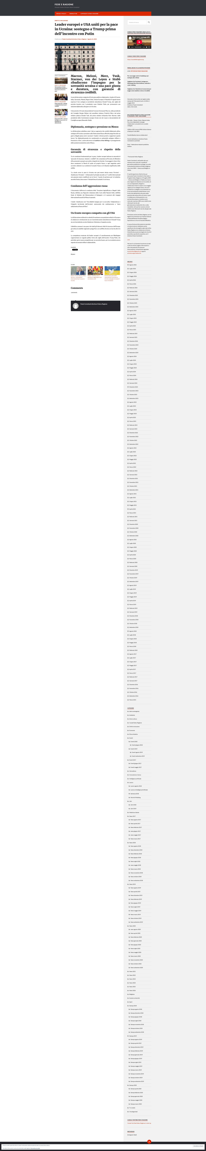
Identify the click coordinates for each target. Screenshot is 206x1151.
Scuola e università (134, 998)
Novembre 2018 (133, 619)
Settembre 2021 (133, 490)
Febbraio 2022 (133, 471)
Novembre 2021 (133, 482)
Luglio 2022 (132, 451)
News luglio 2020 (135, 948)
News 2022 (132, 975)
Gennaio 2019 (133, 612)
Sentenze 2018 (135, 793)
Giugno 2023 (133, 410)
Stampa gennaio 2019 (137, 1054)
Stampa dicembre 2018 (137, 1013)
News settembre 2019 (137, 922)
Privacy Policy (61, 13)
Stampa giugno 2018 (136, 1017)
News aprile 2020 (135, 933)
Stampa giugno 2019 (136, 1058)
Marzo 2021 (132, 513)
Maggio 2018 (133, 642)
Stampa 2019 (133, 1036)
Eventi (131, 738)
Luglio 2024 (132, 360)
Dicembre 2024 (133, 341)
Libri (130, 801)
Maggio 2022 (133, 459)
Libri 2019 (133, 808)
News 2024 (132, 983)
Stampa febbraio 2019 (137, 1051)
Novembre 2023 (133, 390)
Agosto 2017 (132, 654)
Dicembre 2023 (133, 387)
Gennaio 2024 (133, 383)
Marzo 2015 (132, 700)
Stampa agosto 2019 (136, 1039)
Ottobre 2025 (133, 303)
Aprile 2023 (132, 417)
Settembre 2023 (133, 398)
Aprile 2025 (132, 326)
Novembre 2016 (133, 688)
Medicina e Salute (134, 812)
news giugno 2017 (136, 831)
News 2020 (132, 926)
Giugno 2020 (133, 547)
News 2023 (132, 979)
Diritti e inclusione (61, 20)
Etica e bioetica (133, 734)
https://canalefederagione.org (135, 59)
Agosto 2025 (132, 310)
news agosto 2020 (136, 929)
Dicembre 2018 (133, 616)
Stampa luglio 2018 (136, 1020)
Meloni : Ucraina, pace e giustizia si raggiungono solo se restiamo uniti (95, 277)
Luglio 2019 (132, 589)
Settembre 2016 (133, 696)
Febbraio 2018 (133, 650)
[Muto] (146, 47)
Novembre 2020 (133, 528)
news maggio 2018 (136, 865)
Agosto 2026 (132, 265)
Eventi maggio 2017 (136, 767)
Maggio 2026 (133, 276)
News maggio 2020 (136, 952)
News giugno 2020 (136, 944)
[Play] (129, 47)
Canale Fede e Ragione (135, 722)
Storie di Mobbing (135, 797)
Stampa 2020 (133, 1085)
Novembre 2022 (133, 436)
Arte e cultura (133, 719)
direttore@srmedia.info (134, 253)
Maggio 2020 (133, 551)
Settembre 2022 (133, 444)
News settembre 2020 (137, 967)
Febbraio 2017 (133, 677)
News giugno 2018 (136, 857)
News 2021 (132, 971)
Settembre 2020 (133, 535)
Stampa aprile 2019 (136, 1043)
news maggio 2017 (136, 835)
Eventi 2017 (132, 760)
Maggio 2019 (133, 597)
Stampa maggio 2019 (136, 1066)
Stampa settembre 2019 (137, 1081)
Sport (130, 1002)
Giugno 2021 (133, 501)
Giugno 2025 (133, 318)
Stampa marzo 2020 (136, 1104)
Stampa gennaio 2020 (137, 1096)
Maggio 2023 (133, 413)
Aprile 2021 (132, 509)
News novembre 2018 (137, 873)
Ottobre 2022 (133, 440)
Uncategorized (133, 1111)
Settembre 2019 (133, 581)
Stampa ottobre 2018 (136, 1028)
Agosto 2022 (132, 448)
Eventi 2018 (134, 741)
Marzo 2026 (132, 284)
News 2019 (132, 884)
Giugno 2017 (133, 661)
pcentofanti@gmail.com (134, 251)
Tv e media (132, 1107)
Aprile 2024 (132, 371)
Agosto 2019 (132, 585)
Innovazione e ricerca (135, 775)
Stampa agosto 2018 (136, 1009)
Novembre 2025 (133, 299)
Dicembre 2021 (133, 478)
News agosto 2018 (136, 846)
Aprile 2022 (132, 463)
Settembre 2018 (133, 627)
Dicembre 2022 (133, 432)
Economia (132, 730)
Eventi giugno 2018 (137, 745)
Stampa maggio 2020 (136, 1100)
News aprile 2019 (135, 891)
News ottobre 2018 (136, 876)
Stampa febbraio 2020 (137, 1092)
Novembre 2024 (133, 345)
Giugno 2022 (133, 455)
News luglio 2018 (135, 861)
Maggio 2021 (133, 505)
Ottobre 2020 (133, 532)
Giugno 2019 (133, 593)
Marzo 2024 (132, 375)
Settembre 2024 (133, 352)
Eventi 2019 (134, 749)
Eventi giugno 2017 (136, 763)
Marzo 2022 (132, 467)
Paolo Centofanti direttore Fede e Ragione (74, 39)
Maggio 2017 (133, 665)
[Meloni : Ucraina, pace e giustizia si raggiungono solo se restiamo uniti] (95, 270)
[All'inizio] (149, 1142)
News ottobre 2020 (136, 963)
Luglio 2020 (132, 543)
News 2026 (132, 990)
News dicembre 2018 (136, 850)
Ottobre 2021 (133, 486)
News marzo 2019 (136, 914)
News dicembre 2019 (136, 895)
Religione (131, 994)
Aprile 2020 (132, 554)
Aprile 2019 (132, 600)
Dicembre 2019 (133, 570)
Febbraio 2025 (133, 333)
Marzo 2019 (132, 604)
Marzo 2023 (132, 421)
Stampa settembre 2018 (137, 1032)
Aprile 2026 (132, 280)
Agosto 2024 (132, 356)
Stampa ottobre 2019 (136, 1077)
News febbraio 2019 (136, 899)
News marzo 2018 (136, 869)
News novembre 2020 (137, 960)
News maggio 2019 (136, 910)
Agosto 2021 (132, 493)
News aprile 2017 (135, 823)
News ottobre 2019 (136, 918)
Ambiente (132, 715)
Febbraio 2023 (133, 425)
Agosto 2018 (132, 631)
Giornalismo (132, 771)
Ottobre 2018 (133, 623)
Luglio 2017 (132, 658)
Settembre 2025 (133, 306)
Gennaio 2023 (133, 429)
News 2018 (132, 842)
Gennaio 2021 (133, 520)
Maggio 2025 (133, 322)
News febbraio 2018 (136, 853)
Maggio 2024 (133, 368)
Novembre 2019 (133, 574)
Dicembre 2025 (133, 295)
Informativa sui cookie (35, 1148)
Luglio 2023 (132, 406)
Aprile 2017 (132, 669)
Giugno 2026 (133, 272)
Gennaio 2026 (133, 291)
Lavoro (131, 782)
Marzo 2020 (132, 558)
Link (128, 239)
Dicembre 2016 (133, 684)
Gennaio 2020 (133, 566)
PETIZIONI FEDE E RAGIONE (139, 71)
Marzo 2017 (132, 673)
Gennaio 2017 (133, 680)
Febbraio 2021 (133, 516)
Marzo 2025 (132, 329)
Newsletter (73, 13)
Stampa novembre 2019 (137, 1074)
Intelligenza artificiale (135, 778)
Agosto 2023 (132, 402)
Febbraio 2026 (133, 287)
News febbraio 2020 (136, 937)
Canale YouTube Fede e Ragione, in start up (139, 1123)
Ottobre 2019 (133, 577)
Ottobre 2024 (133, 348)
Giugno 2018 (133, 638)
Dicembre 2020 (133, 524)
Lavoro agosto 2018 (136, 786)
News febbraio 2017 (136, 827)
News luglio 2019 (135, 907)
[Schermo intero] (149, 47)
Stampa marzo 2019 (136, 1070)
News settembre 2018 (137, 880)
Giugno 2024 (133, 364)
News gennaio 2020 (136, 941)
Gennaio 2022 (133, 474)
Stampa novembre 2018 (137, 1024)
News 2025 (132, 986)
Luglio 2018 (132, 635)
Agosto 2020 (132, 539)
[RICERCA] (148, 22)
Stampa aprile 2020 (136, 1088)
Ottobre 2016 (133, 692)
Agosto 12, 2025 (92, 39)
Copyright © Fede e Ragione (89, 13)
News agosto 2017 (136, 819)
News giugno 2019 (136, 903)
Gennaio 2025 (133, 337)
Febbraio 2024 (133, 379)
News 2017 (132, 816)
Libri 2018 (133, 805)
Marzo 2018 (132, 646)
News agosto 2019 (136, 888)
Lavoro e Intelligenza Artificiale (139, 790)
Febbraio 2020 (133, 562)
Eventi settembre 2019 (138, 756)
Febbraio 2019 (133, 608)
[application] (139, 42)
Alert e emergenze (134, 711)
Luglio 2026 (132, 268)
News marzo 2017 (136, 838)
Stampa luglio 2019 (136, 1062)
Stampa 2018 (133, 1005)
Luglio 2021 (132, 497)
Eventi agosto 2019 (137, 752)
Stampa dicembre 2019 (137, 1047)
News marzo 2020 (136, 956)
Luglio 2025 (132, 314)
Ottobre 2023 (133, 394)
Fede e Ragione (64, 4)
